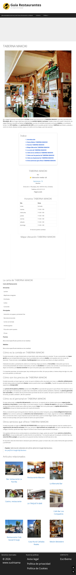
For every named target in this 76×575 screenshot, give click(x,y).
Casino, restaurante (13, 501)
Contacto (38, 15)
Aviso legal (33, 559)
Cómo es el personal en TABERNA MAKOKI (40, 158)
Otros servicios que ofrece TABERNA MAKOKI (41, 160)
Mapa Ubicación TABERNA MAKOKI (38, 147)
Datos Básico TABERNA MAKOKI (37, 142)
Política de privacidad (38, 563)
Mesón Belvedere (57, 541)
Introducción (31, 139)
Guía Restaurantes (25, 5)
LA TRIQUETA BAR (34, 503)
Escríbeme (66, 559)
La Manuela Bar (56, 483)
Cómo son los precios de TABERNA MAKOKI (40, 155)
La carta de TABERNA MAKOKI (36, 150)
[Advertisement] (38, 28)
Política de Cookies (37, 568)
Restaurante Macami (36, 477)
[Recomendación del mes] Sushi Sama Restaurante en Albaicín (17, 15)
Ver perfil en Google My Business (15, 450)
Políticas (45, 15)
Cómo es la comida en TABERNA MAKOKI (40, 153)
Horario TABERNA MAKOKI (35, 145)
